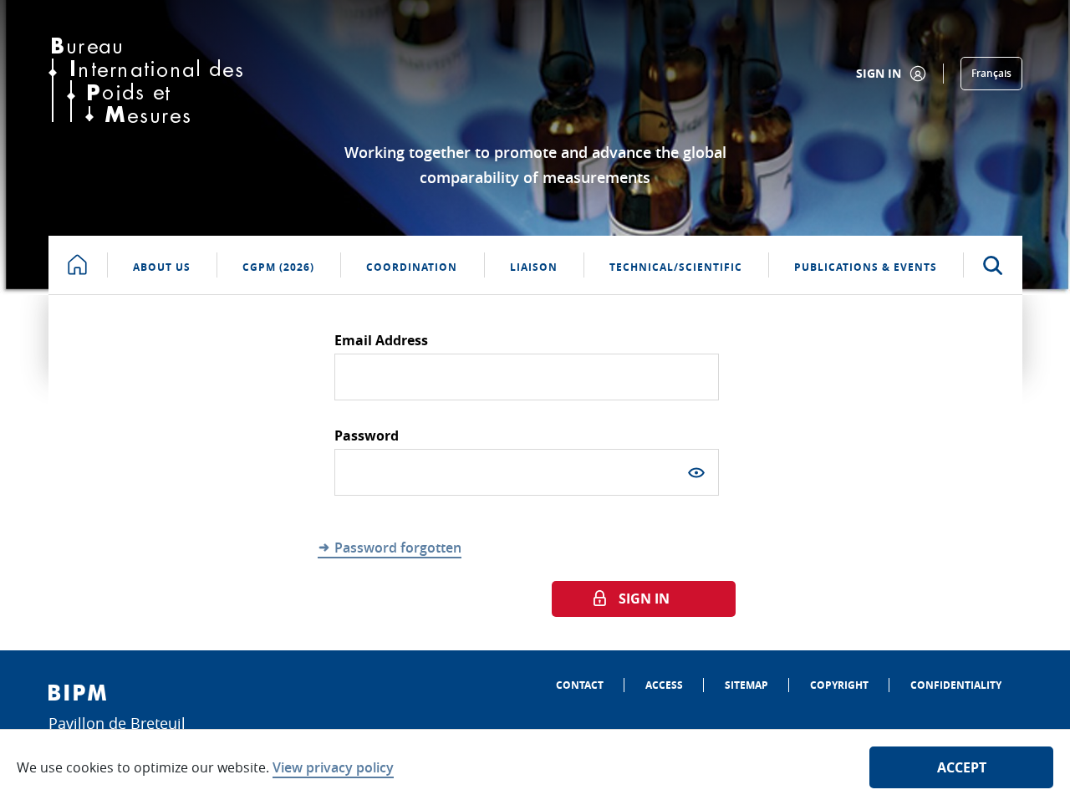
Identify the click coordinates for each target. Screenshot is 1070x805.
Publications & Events (865, 267)
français (991, 73)
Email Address (381, 340)
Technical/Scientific (675, 267)
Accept (961, 767)
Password (366, 435)
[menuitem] (579, 685)
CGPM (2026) (278, 267)
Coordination (411, 267)
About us (162, 267)
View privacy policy (333, 767)
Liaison (534, 267)
